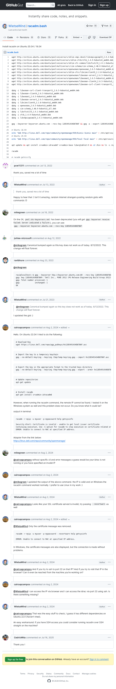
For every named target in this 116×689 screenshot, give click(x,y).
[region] (58, 107)
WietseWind (16, 26)
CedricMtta (20, 637)
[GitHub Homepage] (49, 681)
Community (59, 673)
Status (49, 673)
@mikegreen (20, 245)
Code (10, 37)
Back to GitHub (75, 5)
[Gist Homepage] (14, 5)
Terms (22, 673)
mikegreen (19, 212)
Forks (62, 37)
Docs (68, 673)
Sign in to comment (99, 659)
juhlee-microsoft (23, 238)
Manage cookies (89, 673)
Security (40, 673)
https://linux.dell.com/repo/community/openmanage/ (39, 440)
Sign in (92, 5)
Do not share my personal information (58, 676)
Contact (76, 673)
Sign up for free (15, 659)
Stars (45, 37)
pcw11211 (19, 165)
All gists (61, 5)
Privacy (31, 673)
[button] (89, 37)
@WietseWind (20, 526)
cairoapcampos (22, 327)
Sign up (104, 5)
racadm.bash (37, 26)
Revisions (26, 37)
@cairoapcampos (22, 459)
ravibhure (19, 260)
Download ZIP (106, 37)
